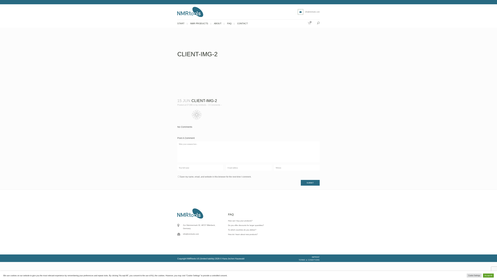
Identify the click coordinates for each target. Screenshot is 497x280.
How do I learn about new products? (243, 234)
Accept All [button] (488, 275)
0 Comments (214, 105)
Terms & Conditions (309, 260)
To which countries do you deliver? (242, 230)
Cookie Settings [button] (474, 275)
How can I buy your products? (240, 221)
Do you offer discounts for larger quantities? (246, 225)
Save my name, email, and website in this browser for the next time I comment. (215, 177)
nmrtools (202, 105)
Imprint (316, 257)
